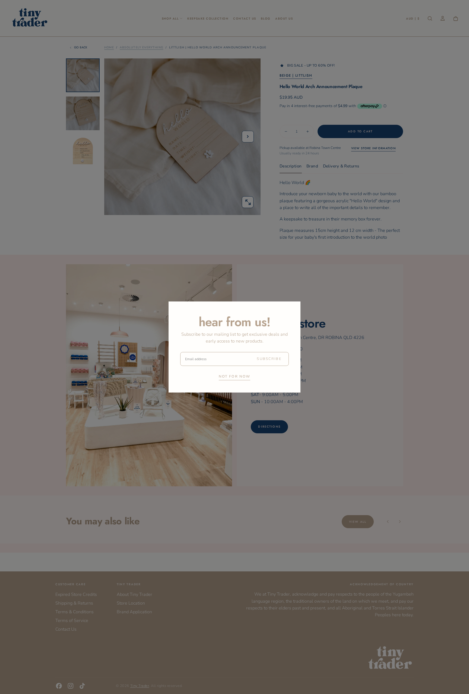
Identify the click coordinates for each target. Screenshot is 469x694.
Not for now (235, 376)
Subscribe (269, 358)
